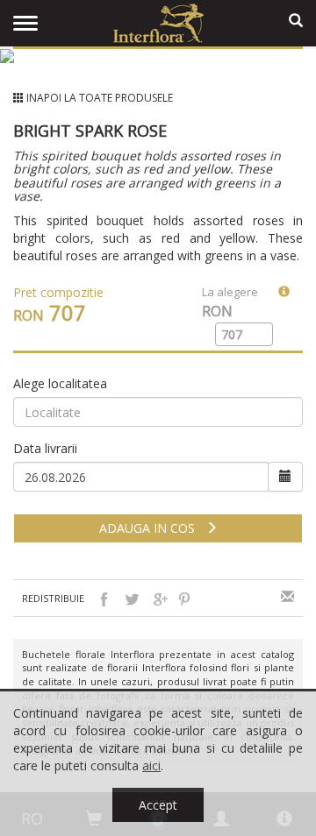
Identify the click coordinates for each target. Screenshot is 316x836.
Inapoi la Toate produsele (99, 97)
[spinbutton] (237, 335)
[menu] (25, 24)
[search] (296, 21)
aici (151, 765)
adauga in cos (152, 528)
